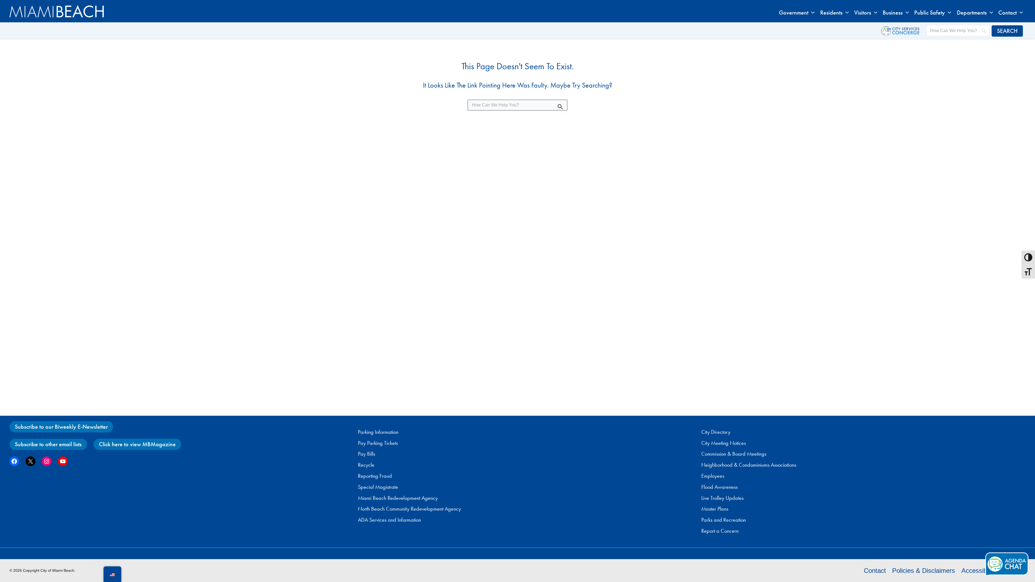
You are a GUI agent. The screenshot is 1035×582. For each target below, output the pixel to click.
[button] (811, 13)
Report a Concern (720, 531)
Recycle (366, 465)
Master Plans (714, 508)
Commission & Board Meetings (733, 454)
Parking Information (378, 432)
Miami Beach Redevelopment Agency (398, 498)
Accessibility (978, 570)
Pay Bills (366, 454)
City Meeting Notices (723, 443)
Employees (712, 476)
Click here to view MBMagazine (137, 444)
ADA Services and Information (389, 520)
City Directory (715, 432)
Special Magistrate (378, 487)
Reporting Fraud (375, 476)
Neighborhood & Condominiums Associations (748, 465)
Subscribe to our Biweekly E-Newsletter (61, 426)
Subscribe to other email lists (48, 444)
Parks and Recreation (723, 520)
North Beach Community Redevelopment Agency (409, 508)
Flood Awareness (719, 487)
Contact (875, 570)
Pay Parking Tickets (378, 443)
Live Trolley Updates (722, 498)
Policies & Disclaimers (923, 570)
